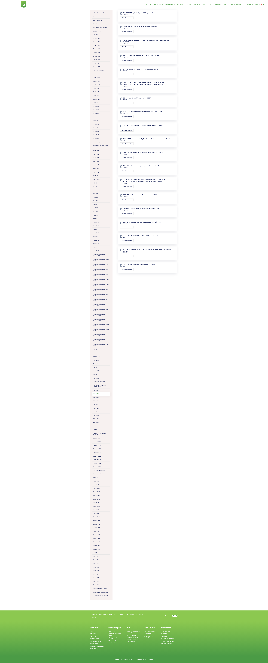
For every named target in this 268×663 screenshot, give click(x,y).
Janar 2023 (96, 128)
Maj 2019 (95, 193)
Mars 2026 (96, 251)
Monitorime (147, 633)
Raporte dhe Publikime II (99, 474)
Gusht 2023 (96, 95)
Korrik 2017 (96, 151)
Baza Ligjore (94, 643)
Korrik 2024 (96, 176)
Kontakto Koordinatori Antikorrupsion (132, 640)
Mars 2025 (96, 247)
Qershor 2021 (97, 452)
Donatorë (93, 648)
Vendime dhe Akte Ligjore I (100, 588)
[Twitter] (176, 616)
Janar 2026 (96, 138)
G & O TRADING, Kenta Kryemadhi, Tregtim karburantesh (140, 13)
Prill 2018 (96, 394)
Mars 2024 (96, 244)
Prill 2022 (96, 408)
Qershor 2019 (97, 445)
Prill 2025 (96, 419)
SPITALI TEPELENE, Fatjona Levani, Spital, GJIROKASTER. (141, 55)
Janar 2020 (96, 117)
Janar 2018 (96, 110)
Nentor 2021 (96, 364)
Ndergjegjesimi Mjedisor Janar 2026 (101, 275)
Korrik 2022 (96, 168)
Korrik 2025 (96, 179)
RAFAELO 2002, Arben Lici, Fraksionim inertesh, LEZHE (140, 195)
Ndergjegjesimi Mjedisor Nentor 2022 (99, 305)
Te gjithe (95, 17)
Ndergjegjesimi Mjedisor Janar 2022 (101, 265)
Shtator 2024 (96, 545)
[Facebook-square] (173, 616)
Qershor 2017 (97, 438)
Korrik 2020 (96, 161)
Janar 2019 (96, 113)
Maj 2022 (95, 204)
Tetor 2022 (96, 574)
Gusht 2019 (96, 81)
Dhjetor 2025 (96, 67)
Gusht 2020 (96, 85)
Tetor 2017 (96, 556)
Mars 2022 (96, 236)
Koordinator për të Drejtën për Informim (132, 636)
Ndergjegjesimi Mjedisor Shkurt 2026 (101, 330)
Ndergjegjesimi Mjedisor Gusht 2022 (101, 260)
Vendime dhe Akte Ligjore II (100, 592)
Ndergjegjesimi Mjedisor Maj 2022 (100, 290)
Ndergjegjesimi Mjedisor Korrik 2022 (101, 280)
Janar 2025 (96, 135)
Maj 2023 (95, 208)
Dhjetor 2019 (96, 45)
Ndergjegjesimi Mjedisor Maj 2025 (100, 295)
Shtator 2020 (96, 531)
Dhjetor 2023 (96, 60)
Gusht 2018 (96, 77)
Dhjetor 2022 (96, 56)
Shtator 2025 (96, 549)
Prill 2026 (96, 422)
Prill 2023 (96, 412)
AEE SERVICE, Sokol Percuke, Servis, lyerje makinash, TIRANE (142, 208)
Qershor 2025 (97, 467)
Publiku (95, 429)
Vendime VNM (112, 643)
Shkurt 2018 (96, 488)
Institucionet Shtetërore (97, 646)
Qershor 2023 (97, 460)
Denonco (95, 35)
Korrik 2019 (96, 158)
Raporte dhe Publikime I (99, 470)
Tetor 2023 (96, 578)
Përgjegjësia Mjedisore (99, 381)
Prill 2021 (96, 404)
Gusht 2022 (96, 92)
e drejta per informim (98, 70)
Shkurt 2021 (96, 499)
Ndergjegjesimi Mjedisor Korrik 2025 (101, 285)
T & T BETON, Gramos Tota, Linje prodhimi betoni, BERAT (141, 166)
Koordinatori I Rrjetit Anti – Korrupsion (223, 4)
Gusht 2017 (96, 74)
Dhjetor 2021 (96, 52)
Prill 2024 (96, 415)
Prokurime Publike (96, 641)
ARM (204, 4)
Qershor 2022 (97, 456)
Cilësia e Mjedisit (178, 4)
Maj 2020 (95, 197)
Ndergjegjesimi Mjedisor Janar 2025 (101, 270)
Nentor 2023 (96, 371)
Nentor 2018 (96, 353)
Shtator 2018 (96, 524)
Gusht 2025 (96, 103)
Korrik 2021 (96, 165)
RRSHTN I (96, 481)
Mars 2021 (96, 233)
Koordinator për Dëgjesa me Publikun (133, 632)
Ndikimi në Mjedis (114, 628)
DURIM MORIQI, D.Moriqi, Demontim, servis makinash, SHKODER (143, 222)
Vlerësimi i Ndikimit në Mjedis (100, 596)
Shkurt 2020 (96, 495)
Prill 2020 (96, 401)
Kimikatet (188, 4)
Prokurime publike (98, 426)
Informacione (196, 4)
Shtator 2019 (96, 528)
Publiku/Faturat (169, 4)
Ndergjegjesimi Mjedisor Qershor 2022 (99, 315)
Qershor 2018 (97, 442)
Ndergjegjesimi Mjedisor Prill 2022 (100, 310)
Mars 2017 (96, 218)
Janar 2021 (96, 120)
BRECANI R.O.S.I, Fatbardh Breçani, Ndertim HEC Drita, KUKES (142, 111)
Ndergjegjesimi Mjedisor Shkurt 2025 (101, 325)
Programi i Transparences (253, 4)
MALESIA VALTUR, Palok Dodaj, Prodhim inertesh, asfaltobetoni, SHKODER (146, 139)
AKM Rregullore (97, 20)
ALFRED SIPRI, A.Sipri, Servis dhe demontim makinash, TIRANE (143, 125)
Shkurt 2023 (96, 506)
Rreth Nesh (148, 4)
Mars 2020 (96, 229)
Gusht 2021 (96, 88)
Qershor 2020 (97, 449)
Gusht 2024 (96, 99)
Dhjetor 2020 (96, 49)
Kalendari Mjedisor (167, 643)
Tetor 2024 (96, 581)
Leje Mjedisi (112, 631)
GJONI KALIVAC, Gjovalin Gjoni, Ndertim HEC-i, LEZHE (140, 26)
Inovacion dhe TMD (167, 631)
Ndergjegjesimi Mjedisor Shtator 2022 (99, 335)
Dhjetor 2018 (96, 42)
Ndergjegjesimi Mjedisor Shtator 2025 (99, 340)
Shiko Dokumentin (127, 18)
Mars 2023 (96, 240)
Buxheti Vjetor (97, 31)
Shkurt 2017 (96, 485)
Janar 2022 (96, 124)
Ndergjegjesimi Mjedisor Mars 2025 (101, 300)
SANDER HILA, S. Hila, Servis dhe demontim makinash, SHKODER (143, 152)
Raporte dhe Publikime (150, 631)
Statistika (164, 636)
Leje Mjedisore (97, 183)
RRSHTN (210, 4)
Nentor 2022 (96, 367)
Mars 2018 (96, 222)
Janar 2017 (96, 106)
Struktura (96, 553)
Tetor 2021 (96, 570)
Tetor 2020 (96, 567)
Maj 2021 (95, 201)
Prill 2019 (96, 397)
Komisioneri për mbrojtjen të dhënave (100, 146)
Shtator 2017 (96, 520)
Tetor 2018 (96, 560)
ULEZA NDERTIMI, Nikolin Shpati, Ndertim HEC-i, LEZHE (140, 235)
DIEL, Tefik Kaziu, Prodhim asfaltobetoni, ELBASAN (139, 264)
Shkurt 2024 (96, 510)
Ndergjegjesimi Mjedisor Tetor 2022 (101, 345)
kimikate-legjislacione (99, 142)
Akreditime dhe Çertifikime (100, 27)
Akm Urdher (96, 24)
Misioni (93, 631)
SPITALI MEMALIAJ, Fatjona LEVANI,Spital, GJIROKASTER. (141, 69)
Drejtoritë (93, 636)
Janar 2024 (96, 131)
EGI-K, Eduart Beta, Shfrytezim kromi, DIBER (137, 98)
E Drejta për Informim (168, 638)
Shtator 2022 (96, 538)
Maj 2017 (95, 186)
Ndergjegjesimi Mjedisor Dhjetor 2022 (99, 255)
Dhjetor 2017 (96, 38)
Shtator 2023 (96, 542)
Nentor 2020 (96, 360)
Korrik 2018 (96, 154)
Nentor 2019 (96, 356)
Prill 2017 (96, 390)
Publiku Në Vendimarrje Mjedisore (99, 433)
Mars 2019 (96, 226)
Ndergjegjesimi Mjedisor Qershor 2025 (99, 320)
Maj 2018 (95, 190)
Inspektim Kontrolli (239, 4)
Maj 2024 (95, 211)
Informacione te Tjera (168, 641)
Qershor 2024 (97, 463)
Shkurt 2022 (96, 502)
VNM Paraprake (113, 640)
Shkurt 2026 (96, 517)
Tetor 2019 (96, 563)
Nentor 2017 (96, 349)
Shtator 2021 (96, 535)
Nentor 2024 (96, 374)
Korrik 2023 (96, 172)
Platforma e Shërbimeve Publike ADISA (99, 386)
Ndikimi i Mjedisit (158, 4)
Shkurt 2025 (96, 513)
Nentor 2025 (96, 378)
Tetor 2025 (96, 585)
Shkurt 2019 (96, 492)
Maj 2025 (95, 215)
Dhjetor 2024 (96, 63)
